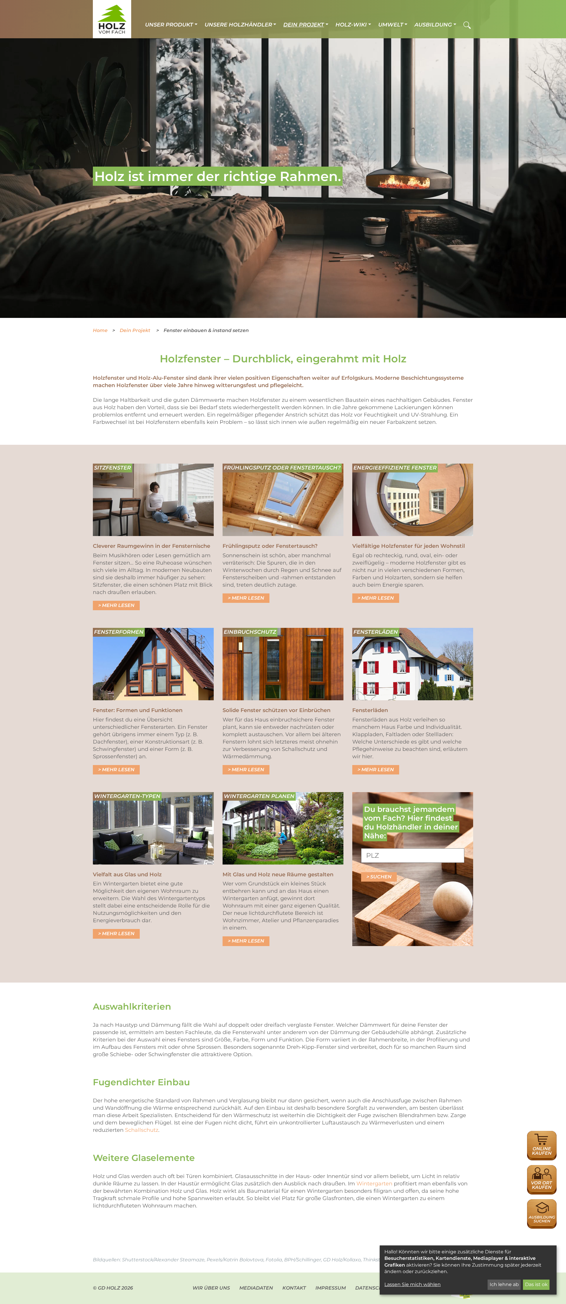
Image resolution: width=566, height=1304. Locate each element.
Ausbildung (433, 24)
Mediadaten (256, 1288)
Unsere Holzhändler (238, 24)
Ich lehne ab (504, 1284)
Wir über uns (211, 1288)
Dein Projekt (303, 24)
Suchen (380, 877)
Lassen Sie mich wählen (412, 1284)
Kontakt (294, 1288)
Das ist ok (536, 1284)
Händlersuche (542, 1168)
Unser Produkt (169, 24)
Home (100, 330)
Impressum (330, 1288)
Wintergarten (374, 1183)
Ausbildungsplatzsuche (542, 1202)
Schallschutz (141, 1130)
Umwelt (390, 24)
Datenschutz (374, 1288)
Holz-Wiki (351, 24)
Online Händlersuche (542, 1137)
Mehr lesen (118, 605)
